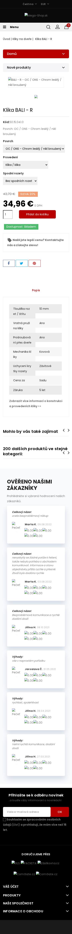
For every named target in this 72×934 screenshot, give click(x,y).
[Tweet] (22, 263)
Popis (36, 290)
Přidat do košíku (37, 214)
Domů (12, 53)
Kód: (6, 122)
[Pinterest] (34, 263)
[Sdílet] (9, 263)
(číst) (16, 825)
